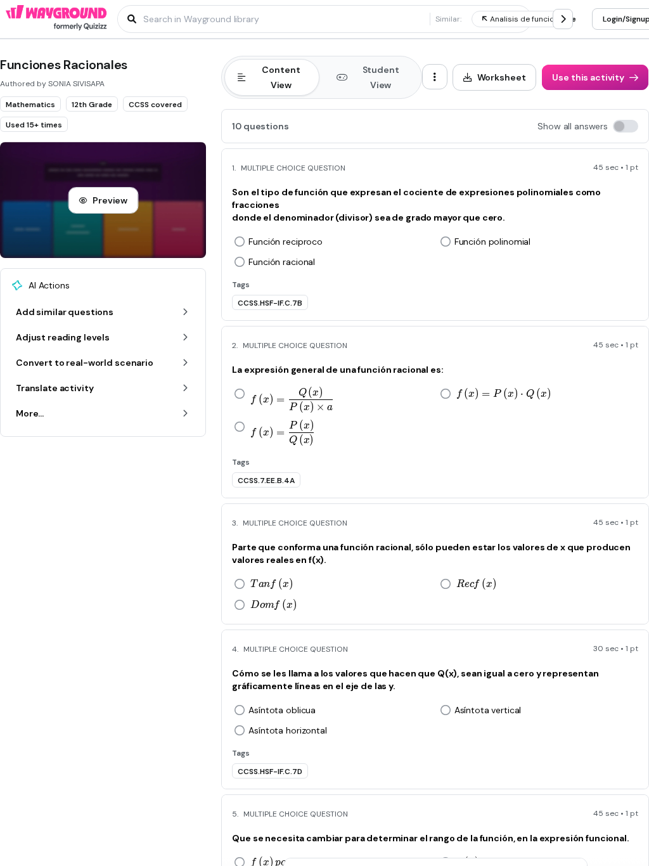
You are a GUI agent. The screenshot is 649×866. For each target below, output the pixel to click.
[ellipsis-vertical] (434, 76)
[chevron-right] (563, 19)
